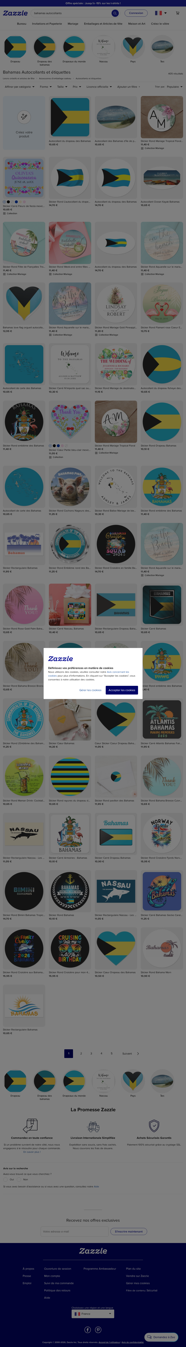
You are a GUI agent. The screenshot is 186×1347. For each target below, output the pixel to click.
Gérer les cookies (90, 690)
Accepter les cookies (122, 690)
